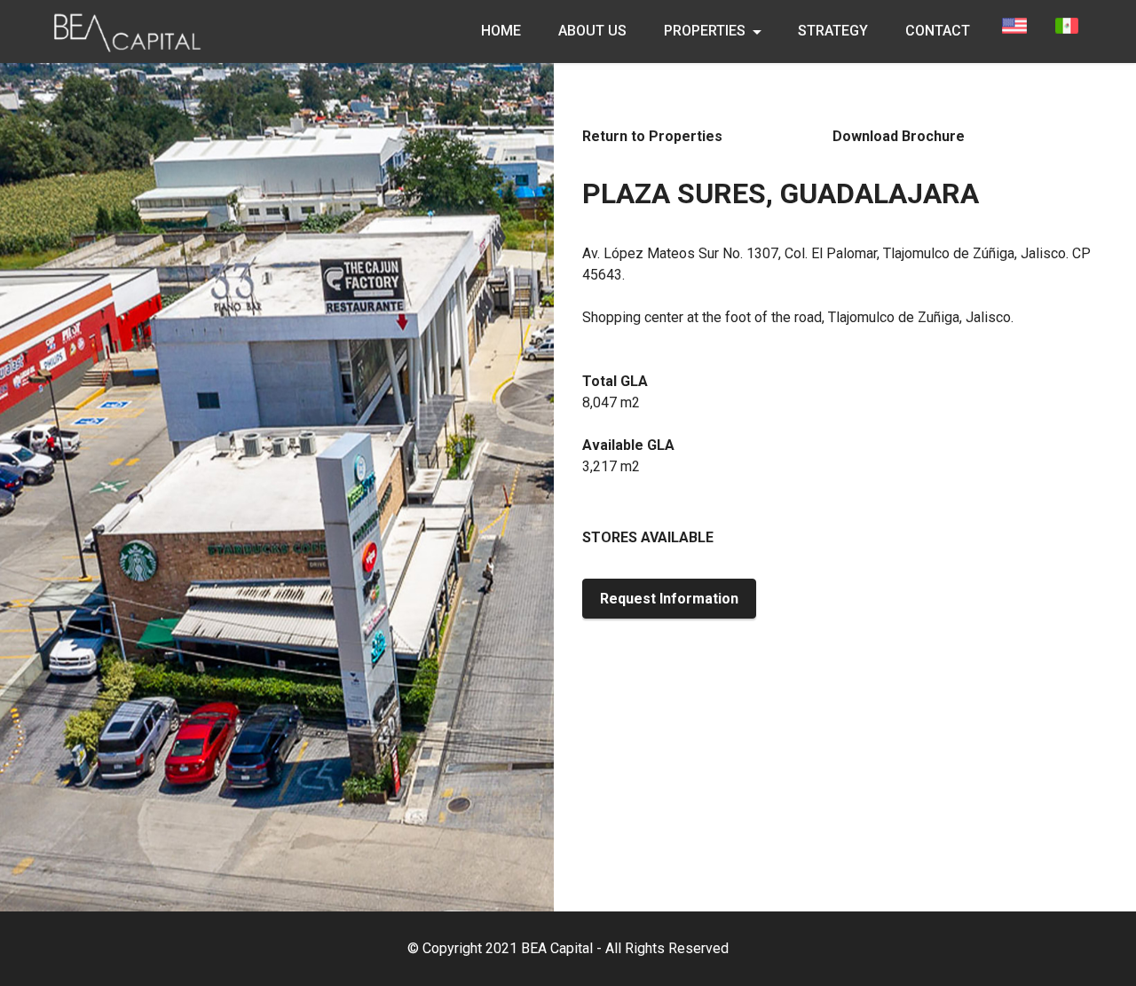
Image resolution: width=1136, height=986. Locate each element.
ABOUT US (592, 30)
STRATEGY (833, 30)
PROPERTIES (705, 30)
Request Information (669, 598)
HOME (501, 30)
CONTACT (937, 30)
